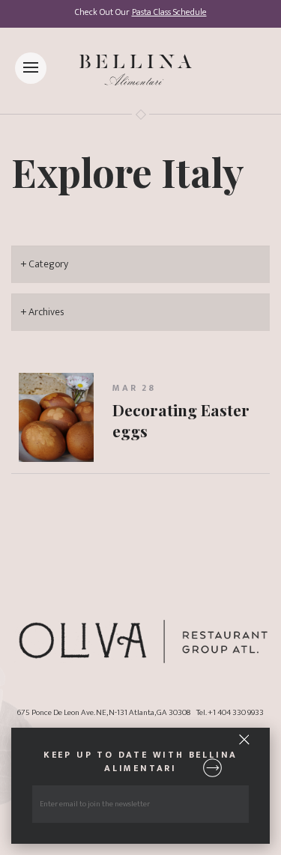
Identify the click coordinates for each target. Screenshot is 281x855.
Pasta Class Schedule (169, 12)
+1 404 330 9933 (236, 712)
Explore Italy (127, 171)
